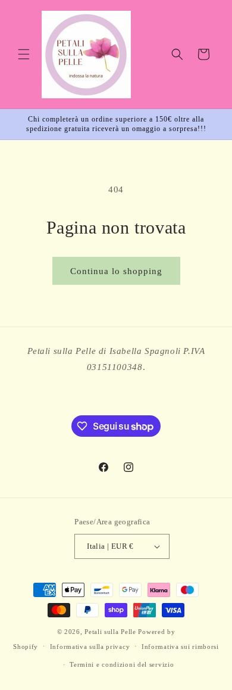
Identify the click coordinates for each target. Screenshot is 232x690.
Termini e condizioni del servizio (122, 664)
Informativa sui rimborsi (180, 646)
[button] (24, 54)
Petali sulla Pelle (110, 631)
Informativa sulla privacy (90, 646)
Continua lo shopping (116, 271)
